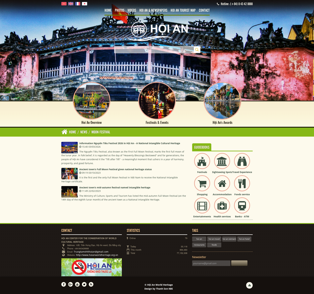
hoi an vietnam (229, 238)
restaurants (199, 244)
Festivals (202, 172)
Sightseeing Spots (222, 172)
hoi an (199, 238)
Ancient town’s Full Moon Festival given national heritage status (115, 169)
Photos (119, 10)
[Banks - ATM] (242, 208)
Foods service (242, 194)
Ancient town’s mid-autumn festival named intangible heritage (114, 187)
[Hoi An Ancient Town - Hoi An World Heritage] (157, 31)
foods (214, 244)
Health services (222, 216)
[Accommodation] (222, 186)
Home (108, 10)
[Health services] (222, 208)
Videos (132, 10)
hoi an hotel (244, 238)
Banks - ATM (242, 216)
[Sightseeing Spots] (222, 163)
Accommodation (222, 194)
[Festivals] (202, 163)
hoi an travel (214, 238)
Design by (158, 288)
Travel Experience (242, 172)
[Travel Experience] (242, 163)
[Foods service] (242, 186)
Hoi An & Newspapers (153, 10)
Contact (204, 10)
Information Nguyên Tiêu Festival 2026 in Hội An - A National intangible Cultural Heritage (129, 143)
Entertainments (202, 216)
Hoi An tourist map (183, 10)
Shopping (202, 194)
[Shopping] (202, 186)
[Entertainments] (202, 208)
